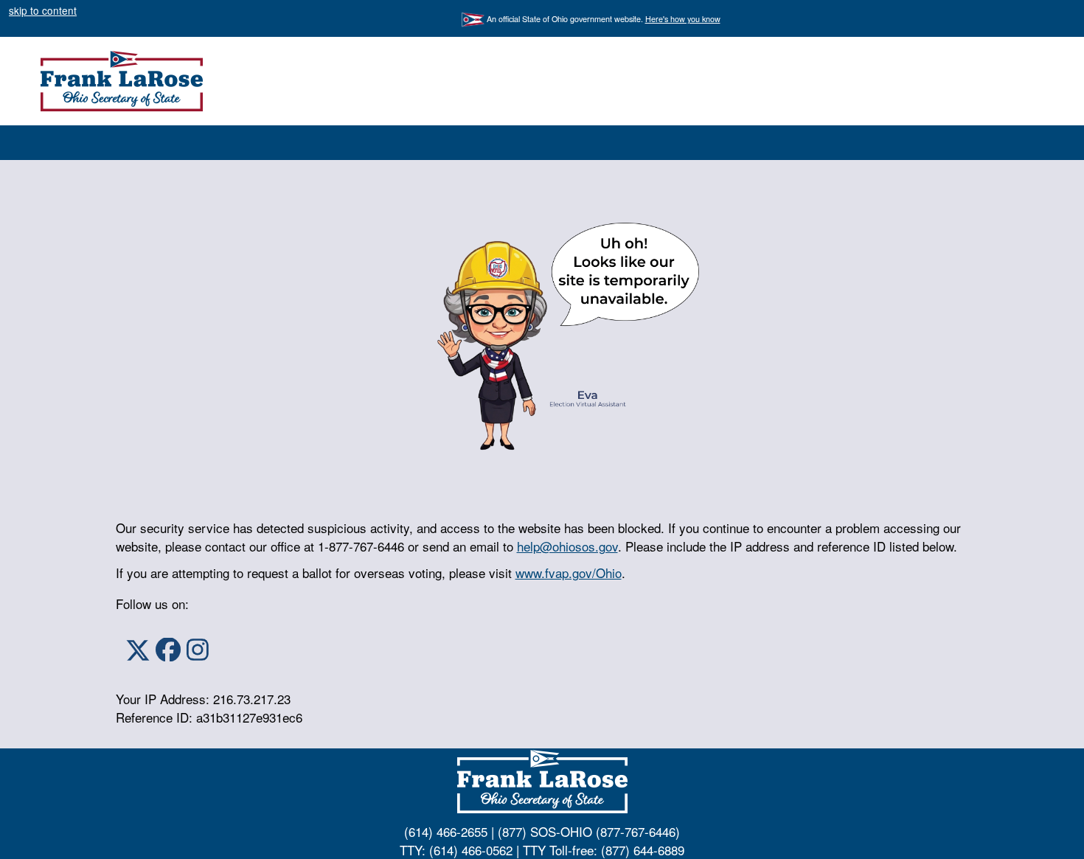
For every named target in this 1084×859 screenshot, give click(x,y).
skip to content (43, 10)
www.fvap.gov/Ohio (568, 572)
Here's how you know (682, 18)
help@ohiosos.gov (567, 546)
